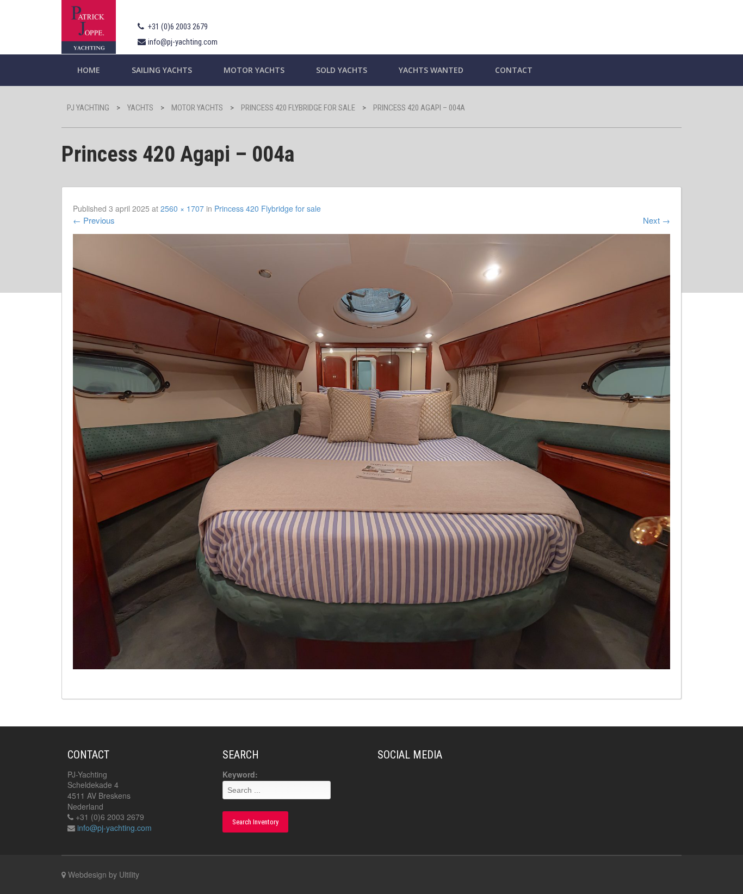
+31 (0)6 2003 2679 (178, 27)
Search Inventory (255, 822)
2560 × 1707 (182, 208)
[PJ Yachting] (88, 25)
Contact (514, 70)
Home (88, 70)
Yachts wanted (431, 70)
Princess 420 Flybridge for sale (267, 208)
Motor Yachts (254, 70)
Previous (94, 220)
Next (656, 220)
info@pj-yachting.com (183, 42)
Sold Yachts (341, 70)
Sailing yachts (162, 70)
